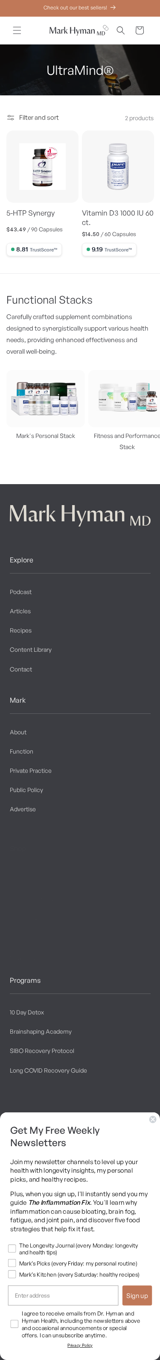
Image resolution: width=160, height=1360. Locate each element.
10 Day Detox (27, 1012)
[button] (17, 30)
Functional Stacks (33, 899)
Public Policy (26, 789)
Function (21, 751)
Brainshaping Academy (41, 1031)
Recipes (21, 630)
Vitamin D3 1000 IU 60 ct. (118, 217)
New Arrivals (27, 957)
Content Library (31, 649)
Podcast (21, 591)
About (18, 732)
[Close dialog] (153, 1119)
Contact (21, 669)
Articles (20, 611)
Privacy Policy (80, 1345)
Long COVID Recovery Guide (48, 1070)
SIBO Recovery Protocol (42, 1050)
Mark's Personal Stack (45, 435)
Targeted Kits (27, 919)
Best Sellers (26, 938)
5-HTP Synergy (30, 212)
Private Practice (31, 770)
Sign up (137, 1296)
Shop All (21, 880)
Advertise (23, 809)
